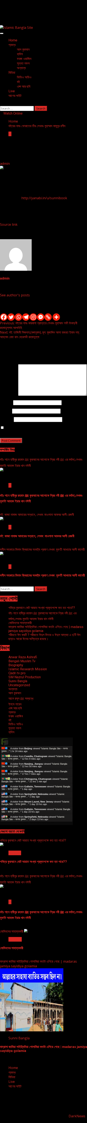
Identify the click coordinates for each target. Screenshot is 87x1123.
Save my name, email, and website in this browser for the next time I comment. (41, 430)
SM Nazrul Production (24, 677)
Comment (9, 394)
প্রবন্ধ (12, 45)
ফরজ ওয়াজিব (24, 59)
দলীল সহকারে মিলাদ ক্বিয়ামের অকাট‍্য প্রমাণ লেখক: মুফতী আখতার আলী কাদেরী (42, 549)
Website (6, 419)
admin (5, 163)
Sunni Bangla (17, 681)
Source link (9, 224)
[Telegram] (26, 317)
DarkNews (77, 1116)
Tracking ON (48, 823)
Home (12, 40)
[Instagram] (33, 317)
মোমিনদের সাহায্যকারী (20, 623)
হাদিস (20, 54)
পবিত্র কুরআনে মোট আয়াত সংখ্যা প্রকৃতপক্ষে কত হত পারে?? (41, 608)
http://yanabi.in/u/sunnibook (44, 198)
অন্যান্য (21, 68)
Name (6, 402)
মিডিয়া (11, 73)
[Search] (1, 103)
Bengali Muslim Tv (21, 661)
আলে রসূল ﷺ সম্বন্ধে (20, 699)
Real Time (35, 823)
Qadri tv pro (17, 673)
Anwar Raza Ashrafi (22, 657)
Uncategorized (19, 685)
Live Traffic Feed (36, 741)
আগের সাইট (14, 96)
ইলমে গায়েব (14, 704)
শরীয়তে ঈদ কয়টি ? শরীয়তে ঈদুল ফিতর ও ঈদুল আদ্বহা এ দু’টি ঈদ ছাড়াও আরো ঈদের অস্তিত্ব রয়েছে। (44, 637)
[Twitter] (11, 317)
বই (18, 82)
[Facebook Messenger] (40, 317)
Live (11, 91)
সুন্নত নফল (23, 63)
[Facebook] (3, 317)
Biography (15, 665)
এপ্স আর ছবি (23, 86)
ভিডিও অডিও (24, 77)
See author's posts (15, 295)
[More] (56, 317)
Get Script (23, 823)
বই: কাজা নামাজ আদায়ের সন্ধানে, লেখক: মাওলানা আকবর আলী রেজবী (37, 514)
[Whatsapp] (18, 317)
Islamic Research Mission (27, 669)
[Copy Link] (48, 317)
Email (5, 411)
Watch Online (13, 113)
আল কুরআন (23, 49)
